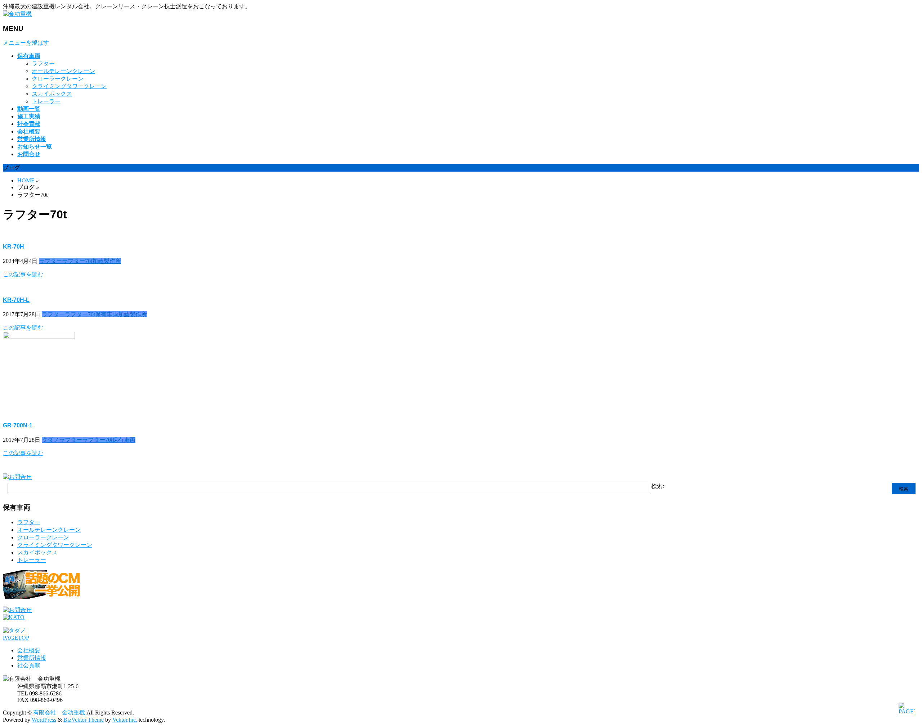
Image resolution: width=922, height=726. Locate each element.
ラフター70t (77, 261)
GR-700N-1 (17, 425)
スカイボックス (52, 94)
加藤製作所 (106, 261)
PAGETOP (16, 638)
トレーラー (46, 101)
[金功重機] (17, 14)
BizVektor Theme (83, 720)
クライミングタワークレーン (69, 86)
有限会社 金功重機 (59, 712)
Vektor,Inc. (124, 720)
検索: (657, 486)
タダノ (50, 440)
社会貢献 (28, 665)
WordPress (44, 720)
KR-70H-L (16, 300)
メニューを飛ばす (26, 43)
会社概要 (28, 650)
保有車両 (106, 314)
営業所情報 (31, 658)
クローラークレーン (58, 79)
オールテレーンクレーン (63, 71)
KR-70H (13, 247)
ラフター (43, 63)
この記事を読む (23, 274)
